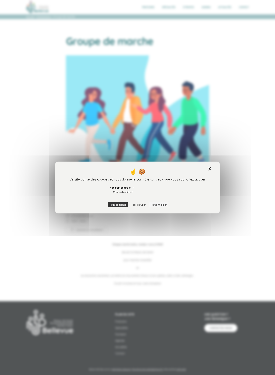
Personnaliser (159, 204)
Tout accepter (117, 204)
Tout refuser (138, 204)
